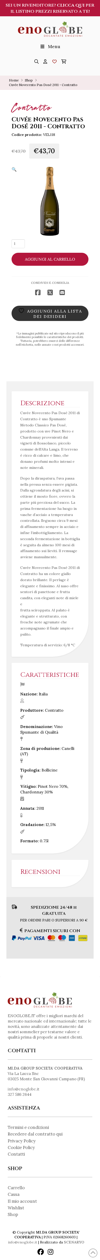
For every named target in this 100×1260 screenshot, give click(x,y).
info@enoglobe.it (23, 1089)
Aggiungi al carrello (50, 259)
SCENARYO (74, 1242)
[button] (36, 61)
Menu (54, 46)
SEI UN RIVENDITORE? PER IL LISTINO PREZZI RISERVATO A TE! (50, 8)
